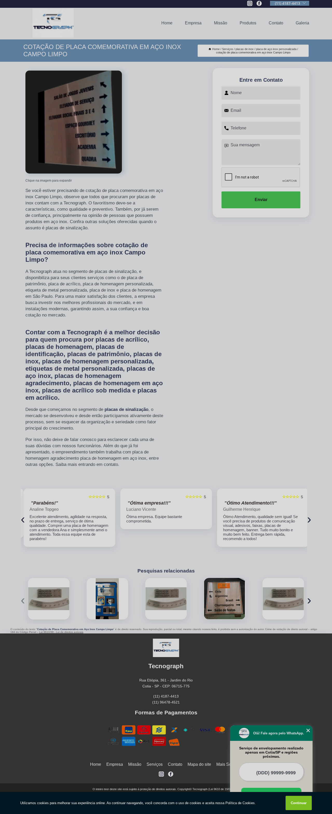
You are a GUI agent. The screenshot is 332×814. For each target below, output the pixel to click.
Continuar (299, 803)
